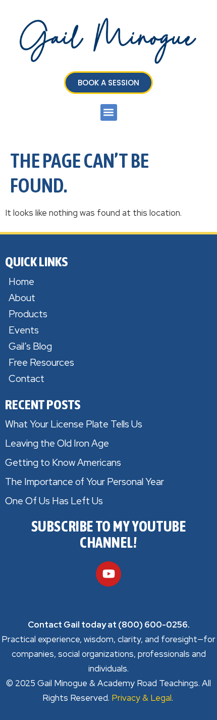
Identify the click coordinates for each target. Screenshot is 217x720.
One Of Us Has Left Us (54, 501)
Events (24, 330)
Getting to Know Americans (63, 462)
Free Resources (41, 362)
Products (28, 314)
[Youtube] (108, 574)
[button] (108, 112)
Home (21, 281)
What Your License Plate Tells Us (73, 424)
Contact (26, 378)
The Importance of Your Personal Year (84, 481)
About (22, 298)
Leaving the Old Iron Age (57, 443)
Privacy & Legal (142, 697)
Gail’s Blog (30, 346)
